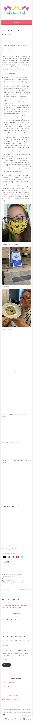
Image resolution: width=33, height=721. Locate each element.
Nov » (7, 645)
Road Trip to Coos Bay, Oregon (10, 695)
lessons (20, 581)
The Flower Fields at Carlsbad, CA (10, 699)
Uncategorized (5, 576)
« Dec (3, 645)
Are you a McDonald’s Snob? (9, 682)
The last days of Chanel (8, 691)
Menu (17, 22)
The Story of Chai (8, 589)
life (24, 581)
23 (24, 636)
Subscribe (6, 665)
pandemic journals (7, 583)
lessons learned (11, 574)
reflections (14, 583)
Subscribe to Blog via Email (17, 650)
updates (12, 576)
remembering (18, 574)
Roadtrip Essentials (24, 589)
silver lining (21, 583)
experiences (15, 581)
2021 (10, 581)
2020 (7, 581)
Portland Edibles (6, 687)
